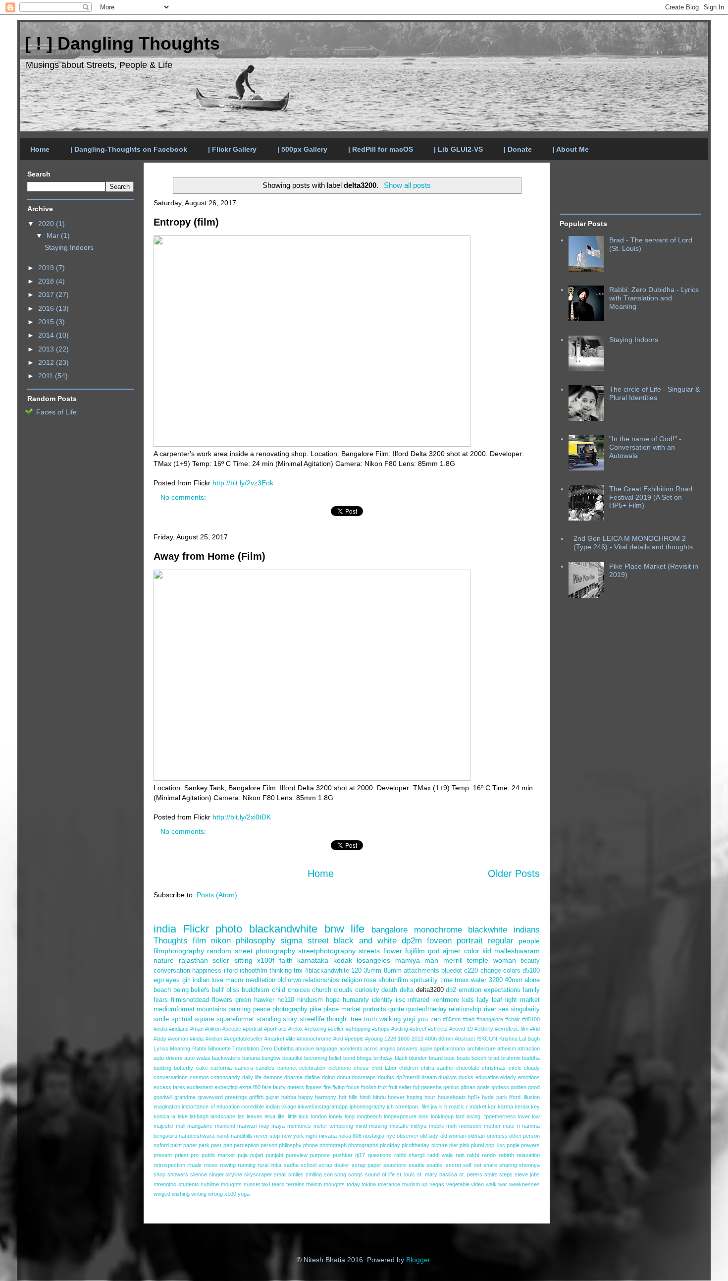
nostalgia (373, 1136)
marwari (247, 1126)
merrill (453, 960)
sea (503, 1009)
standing (269, 1019)
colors (511, 970)
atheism (506, 1048)
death (389, 990)
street (318, 940)
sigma (291, 940)
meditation (260, 980)
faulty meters (288, 1087)
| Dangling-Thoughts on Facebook (128, 149)
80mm (445, 1039)
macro (234, 980)
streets (369, 951)
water (478, 980)
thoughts (334, 1184)
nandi (222, 1136)
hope (333, 999)
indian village (281, 1106)
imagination (167, 1106)
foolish (368, 1087)
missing (378, 1126)
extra (245, 1087)
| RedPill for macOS (380, 149)
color (471, 951)
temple (477, 960)
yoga (244, 1194)
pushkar (343, 1155)
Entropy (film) (186, 222)
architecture (481, 1048)
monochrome (438, 929)
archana (455, 1048)
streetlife (312, 1019)
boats (463, 1058)
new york (293, 1136)
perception (246, 1145)
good (534, 1087)
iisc (401, 999)
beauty (530, 960)
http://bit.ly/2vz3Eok (242, 483)
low (536, 1116)
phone (310, 1145)
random (219, 951)
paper (190, 1145)
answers (407, 1048)
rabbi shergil (409, 1155)
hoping (414, 1097)
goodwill (163, 1097)
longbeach (369, 1116)
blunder (418, 1058)
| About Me (571, 149)
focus (353, 1087)
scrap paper (366, 1165)
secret (453, 1165)
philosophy (255, 940)
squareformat (235, 1019)
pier (453, 1145)
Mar (54, 235)
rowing (228, 1165)
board (436, 1058)
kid (486, 951)
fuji (416, 1087)
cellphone (339, 1068)
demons (273, 1077)
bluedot (451, 970)
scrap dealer (333, 1165)
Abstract (465, 1039)
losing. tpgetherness (491, 1116)
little (292, 1116)
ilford (231, 970)
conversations (171, 1077)
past (216, 1145)
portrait (470, 940)
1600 (404, 1039)
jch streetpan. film (408, 1106)
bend (349, 1058)
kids (468, 999)
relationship (465, 1009)
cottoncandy (225, 1077)
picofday (390, 1145)
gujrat (272, 1097)
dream (429, 1077)
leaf (497, 999)
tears (278, 1184)
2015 (47, 322)
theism (314, 1184)
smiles (296, 1174)
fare (266, 1087)
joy (434, 1106)
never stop (267, 1136)
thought (337, 1019)
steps (506, 1174)
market (530, 999)
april (439, 1048)
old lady (429, 1136)
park (204, 1145)
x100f (265, 960)
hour (429, 1097)
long (350, 1116)
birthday (383, 1058)
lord (460, 1116)
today (353, 1184)
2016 (47, 308)
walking (390, 1019)
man (431, 960)
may (264, 1126)
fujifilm (415, 951)
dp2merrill (407, 1077)
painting (239, 1009)
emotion (470, 990)
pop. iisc (495, 1145)
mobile (436, 1126)
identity (382, 999)
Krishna (508, 1039)
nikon (221, 940)
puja (243, 1155)
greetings (236, 1097)
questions (379, 1155)
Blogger (418, 1260)
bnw (334, 929)
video (477, 1184)
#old (338, 1039)
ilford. (515, 1097)
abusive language (316, 1048)
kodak (342, 960)
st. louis (406, 1174)
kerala (522, 1106)
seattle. (435, 1165)
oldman (476, 1136)
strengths (165, 1184)
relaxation (528, 1155)
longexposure (400, 1116)
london (319, 1116)
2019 (47, 268)
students (188, 1184)
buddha (531, 1058)
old (281, 980)
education (487, 1077)
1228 (390, 1039)
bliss (233, 990)
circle (515, 1068)
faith (286, 960)
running (247, 1165)
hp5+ (474, 1097)
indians (527, 929)
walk (491, 1184)
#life (290, 1039)
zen (435, 1019)
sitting (243, 960)
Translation (245, 1048)
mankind (225, 1126)
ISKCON (486, 1039)
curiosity (367, 990)
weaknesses (524, 1184)
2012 (47, 362)
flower (392, 951)
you (422, 1019)
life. (282, 1116)
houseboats (452, 1097)
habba (288, 1097)
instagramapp (331, 1106)
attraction (529, 1048)
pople (513, 1145)
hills (353, 1097)
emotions (529, 1077)
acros (371, 1048)
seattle (416, 1165)
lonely (336, 1116)
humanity (356, 999)
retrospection (169, 1165)
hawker (264, 999)
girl (186, 980)
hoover (396, 1097)
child (278, 990)
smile (161, 1019)
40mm (513, 980)
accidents (351, 1048)
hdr (343, 1097)
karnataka (312, 960)
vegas (436, 1184)
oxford (161, 1145)
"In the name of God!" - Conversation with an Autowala (645, 447)
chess (361, 1068)
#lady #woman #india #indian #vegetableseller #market (219, 1039)
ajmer (452, 951)
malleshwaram (517, 951)
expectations (502, 990)
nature (164, 960)
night (311, 1136)
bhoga (364, 1058)
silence (198, 1174)
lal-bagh (199, 1116)
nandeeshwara (196, 1136)
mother (492, 1126)
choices (299, 990)
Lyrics (161, 1048)
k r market (473, 1106)
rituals (194, 1165)
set (477, 1165)
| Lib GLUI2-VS (458, 149)
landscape (222, 1116)
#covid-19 (461, 1029)
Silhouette (219, 1048)
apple (425, 1048)
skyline (233, 1174)
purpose (320, 1155)
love (217, 980)
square (204, 1019)
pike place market (335, 1009)
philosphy (290, 1145)
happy (305, 1097)
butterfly (183, 1068)
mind (361, 1126)
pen (227, 1145)
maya (278, 1126)
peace (261, 1009)
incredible (252, 1106)
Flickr (196, 929)
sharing (508, 1165)
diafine (312, 1077)
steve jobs (527, 1174)
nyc (390, 1136)
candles (265, 1068)
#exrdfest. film (511, 1029)
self (467, 1165)
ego (159, 980)
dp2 (451, 990)
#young (374, 1039)
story (290, 1019)
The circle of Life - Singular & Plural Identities (654, 393)
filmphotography (179, 951)
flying (338, 1087)
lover (524, 1116)
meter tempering (333, 1126)
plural (477, 1145)
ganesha (431, 1087)
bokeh (478, 1058)
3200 (496, 980)
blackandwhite (283, 929)
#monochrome (314, 1039)
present (163, 1155)
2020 (47, 224)
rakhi (473, 1155)
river (490, 1009)
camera (244, 1068)
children (408, 1068)
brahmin (510, 1058)
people (529, 941)
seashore (394, 1165)
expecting (226, 1087)
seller (220, 960)
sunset (252, 1184)
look (423, 1116)
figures (314, 1087)
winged (162, 1194)
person (268, 1145)
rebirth (506, 1155)
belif (218, 990)
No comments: (184, 497)
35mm (372, 970)
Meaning (180, 1048)
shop (159, 1174)
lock (304, 1116)
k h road (449, 1106)
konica (161, 1116)
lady (483, 999)
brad (493, 1058)
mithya (418, 1126)
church (321, 990)
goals (483, 1087)
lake (183, 1116)
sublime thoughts (221, 1184)
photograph (333, 1145)
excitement (200, 1087)
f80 (256, 1087)
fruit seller (400, 1087)
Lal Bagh (529, 1039)
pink (464, 1145)
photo (228, 929)
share (490, 1165)
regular (501, 940)
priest (181, 1155)
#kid (535, 1029)
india (165, 929)
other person (524, 1136)
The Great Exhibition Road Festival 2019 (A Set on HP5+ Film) (650, 497)
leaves (254, 1116)
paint (176, 1145)
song (340, 1174)
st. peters (470, 1174)
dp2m (412, 940)
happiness (206, 970)
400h (431, 1039)
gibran (468, 1087)
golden (518, 1087)
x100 (230, 1194)
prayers (530, 1145)
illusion (532, 1097)
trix (298, 970)
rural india (269, 1165)
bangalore (389, 929)
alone (532, 980)
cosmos (199, 1077)
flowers (222, 999)
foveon (439, 940)
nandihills (242, 1136)
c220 (471, 970)
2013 (417, 1039)
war (502, 1184)
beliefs (200, 990)
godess (500, 1087)
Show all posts (407, 185)
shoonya (529, 1165)
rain (460, 1155)
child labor (384, 1068)
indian (201, 980)
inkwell (305, 1106)
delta (407, 990)
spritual (181, 1019)
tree (356, 1019)
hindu (379, 1097)
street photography (265, 951)
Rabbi (199, 1048)
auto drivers (168, 1058)
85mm (393, 970)
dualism (447, 1077)
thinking (280, 970)
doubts (386, 1077)
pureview (297, 1155)
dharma (293, 1077)
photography (290, 1009)
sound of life (380, 1174)
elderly (508, 1077)
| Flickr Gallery (232, 149)
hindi (365, 1097)
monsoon (470, 1126)
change (490, 970)
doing (328, 1077)
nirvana (328, 1136)
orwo (294, 980)
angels (387, 1048)
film (199, 940)
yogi (409, 1019)
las (241, 1116)
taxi (265, 1184)
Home (40, 149)
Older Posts (514, 873)
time (446, 980)
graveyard (210, 1097)
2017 (47, 294)
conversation (172, 970)
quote (396, 1009)
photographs (363, 1145)
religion (352, 980)
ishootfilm (253, 970)
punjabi (274, 1155)
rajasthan (193, 960)
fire (327, 1087)
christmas (494, 1068)
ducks (466, 1077)
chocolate (467, 1068)
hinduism (310, 999)
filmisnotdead (190, 999)
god (434, 951)
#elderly (483, 1029)
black (401, 1058)
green (243, 999)
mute (509, 1126)
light (511, 999)
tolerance (389, 1184)
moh (451, 1126)
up (424, 1184)
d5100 (531, 970)
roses (211, 1165)
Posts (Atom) (217, 895)
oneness (497, 1136)
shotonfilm (393, 980)
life (357, 929)
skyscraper (258, 1174)
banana (251, 1058)
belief (335, 1058)
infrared (418, 999)
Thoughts (171, 940)
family (531, 990)
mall (180, 1126)
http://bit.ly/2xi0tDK (241, 817)
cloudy (532, 1068)
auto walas (197, 1058)
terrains (295, 1184)
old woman (453, 1136)
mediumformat (174, 1009)
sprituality (424, 980)
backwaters (226, 1058)
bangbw (270, 1058)
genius (451, 1087)
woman (504, 960)
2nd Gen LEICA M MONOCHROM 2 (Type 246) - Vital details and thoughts (633, 542)
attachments (421, 970)
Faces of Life (56, 412)
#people (354, 1039)
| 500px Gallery (302, 149)
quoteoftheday (426, 1009)
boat (449, 1058)
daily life (251, 1077)
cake (202, 1068)
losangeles (373, 960)
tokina (369, 1184)
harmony (325, 1097)
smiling (314, 1174)
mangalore (199, 1126)
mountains (211, 1009)
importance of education (211, 1106)
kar (492, 1106)
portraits (374, 1009)
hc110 (285, 999)
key (535, 1106)
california (221, 1068)
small (280, 1174)
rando (489, 1155)
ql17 (360, 1155)
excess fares (169, 1087)
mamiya (407, 960)
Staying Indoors (69, 247)
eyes (173, 980)
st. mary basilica (437, 1174)
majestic (163, 1126)
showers (177, 1174)
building (162, 1068)
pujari (256, 1155)
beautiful (292, 1058)
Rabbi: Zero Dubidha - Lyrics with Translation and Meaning (654, 298)
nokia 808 (350, 1136)
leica (269, 1116)
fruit (382, 1087)
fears (161, 999)
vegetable (457, 1184)
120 (356, 970)
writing (199, 1194)
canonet (287, 1068)
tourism (411, 1184)
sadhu (291, 1165)
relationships (321, 980)
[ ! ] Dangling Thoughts (122, 43)
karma (505, 1106)
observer (407, 1136)
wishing (181, 1194)
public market (218, 1155)
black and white (365, 940)
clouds (343, 990)
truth (370, 1019)
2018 (47, 281)
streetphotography (327, 951)
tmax (462, 980)
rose (370, 980)
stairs (491, 1174)
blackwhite (487, 929)
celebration (312, 1068)
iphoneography (367, 1106)
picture (439, 1145)
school (308, 1165)
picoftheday (415, 1145)
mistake (399, 1126)
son (328, 1174)
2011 (46, 376)
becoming (315, 1058)
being (181, 990)
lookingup (442, 1116)
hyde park (494, 1097)
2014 (47, 335)
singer (216, 1174)
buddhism (255, 990)
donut (343, 1077)
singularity (525, 1009)
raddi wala (440, 1155)
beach (162, 990)
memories (299, 1126)
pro (195, 1155)
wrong (215, 1194)
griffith (256, 1097)
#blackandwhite (327, 970)
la (173, 1116)
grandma (185, 1097)
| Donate (518, 149)
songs (355, 1174)
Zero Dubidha (276, 1048)
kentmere (445, 999)
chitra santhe (437, 1068)
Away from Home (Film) (209, 556)
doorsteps (364, 1077)
